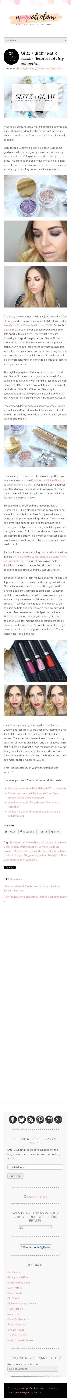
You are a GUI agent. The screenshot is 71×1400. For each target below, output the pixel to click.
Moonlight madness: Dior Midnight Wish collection (37, 788)
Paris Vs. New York (18, 1319)
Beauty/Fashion (26, 68)
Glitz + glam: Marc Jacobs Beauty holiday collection (42, 58)
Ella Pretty (13, 1298)
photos (33, 855)
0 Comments (14, 879)
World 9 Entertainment (20, 1340)
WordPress (13, 1392)
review (42, 855)
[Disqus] (36, 955)
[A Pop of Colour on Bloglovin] (35, 1248)
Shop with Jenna (16, 1324)
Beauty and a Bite (17, 1277)
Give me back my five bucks (23, 1303)
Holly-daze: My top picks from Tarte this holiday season (35, 896)
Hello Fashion (15, 1308)
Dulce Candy (14, 1293)
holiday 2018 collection (24, 846)
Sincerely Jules (15, 1329)
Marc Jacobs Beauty (25, 851)
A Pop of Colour (29, 1388)
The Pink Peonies (17, 1334)
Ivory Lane (13, 1313)
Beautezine (14, 1272)
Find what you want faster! (22, 1364)
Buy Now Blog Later (18, 1282)
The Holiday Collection (49, 68)
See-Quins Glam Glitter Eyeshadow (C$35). (29, 325)
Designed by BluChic (31, 1392)
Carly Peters (14, 1287)
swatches (31, 859)
